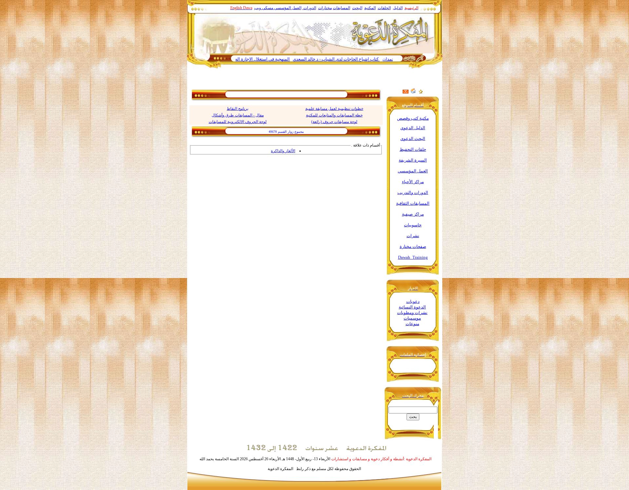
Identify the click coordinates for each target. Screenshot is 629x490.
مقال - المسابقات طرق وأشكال (238, 115)
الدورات (309, 8)
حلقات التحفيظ (413, 149)
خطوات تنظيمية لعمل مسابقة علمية (334, 108)
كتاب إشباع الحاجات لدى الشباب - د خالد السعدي (349, 59)
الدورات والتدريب (412, 192)
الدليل (398, 8)
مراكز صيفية (413, 214)
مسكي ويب (263, 8)
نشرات (413, 235)
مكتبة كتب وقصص (413, 118)
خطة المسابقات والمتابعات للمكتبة (334, 115)
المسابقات (341, 8)
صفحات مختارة (413, 246)
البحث (357, 8)
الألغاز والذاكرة (283, 151)
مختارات (325, 8)
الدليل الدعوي (412, 127)
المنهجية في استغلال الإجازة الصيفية (271, 59)
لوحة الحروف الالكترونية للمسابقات (238, 121)
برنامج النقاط (237, 108)
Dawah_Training (413, 257)
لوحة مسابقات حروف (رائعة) (334, 121)
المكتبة (370, 8)
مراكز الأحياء (413, 181)
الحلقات (384, 8)
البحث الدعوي (412, 138)
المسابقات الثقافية (412, 203)
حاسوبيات (413, 224)
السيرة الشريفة (413, 160)
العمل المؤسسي (287, 8)
